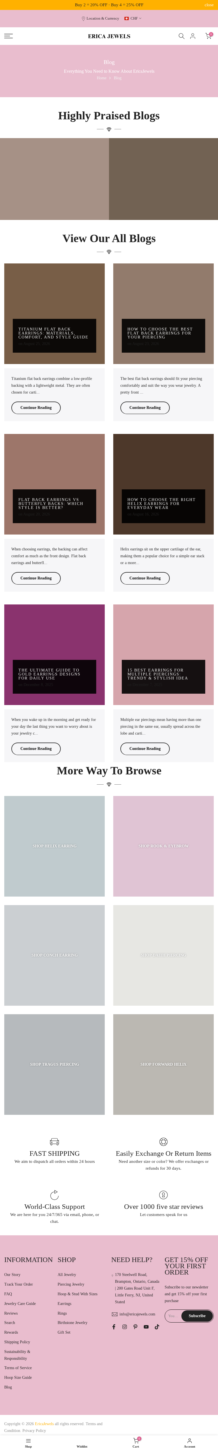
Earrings (64, 1304)
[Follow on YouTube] (146, 1326)
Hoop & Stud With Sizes (77, 1294)
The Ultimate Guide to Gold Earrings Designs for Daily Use (49, 674)
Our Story (12, 1275)
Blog (8, 1387)
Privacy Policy (34, 1431)
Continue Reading (36, 408)
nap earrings (191, 192)
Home (101, 78)
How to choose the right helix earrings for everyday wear (161, 504)
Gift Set (64, 1332)
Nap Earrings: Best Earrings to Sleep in (163, 202)
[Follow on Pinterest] (135, 1326)
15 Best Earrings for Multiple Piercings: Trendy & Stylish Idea (157, 674)
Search (9, 1323)
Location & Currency (103, 18)
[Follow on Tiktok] (157, 1326)
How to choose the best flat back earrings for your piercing (160, 333)
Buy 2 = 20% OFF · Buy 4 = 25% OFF (109, 5)
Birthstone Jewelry (72, 1323)
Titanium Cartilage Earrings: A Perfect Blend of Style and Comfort (55, 200)
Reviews (11, 1313)
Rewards (11, 1332)
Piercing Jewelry (71, 1284)
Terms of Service (18, 1368)
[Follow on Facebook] (113, 1326)
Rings (62, 1313)
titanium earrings (56, 188)
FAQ (8, 1294)
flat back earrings (169, 192)
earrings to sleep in (144, 192)
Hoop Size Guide (18, 1377)
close (8, 5)
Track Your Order (18, 1284)
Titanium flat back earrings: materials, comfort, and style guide (53, 333)
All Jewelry (67, 1275)
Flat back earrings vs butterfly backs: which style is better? (50, 504)
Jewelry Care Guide (20, 1304)
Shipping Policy (17, 1342)
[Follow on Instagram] (124, 1326)
